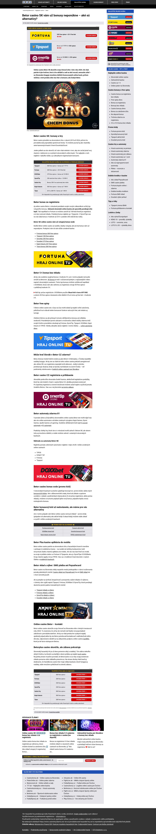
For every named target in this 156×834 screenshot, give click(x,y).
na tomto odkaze (67, 387)
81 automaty (46, 425)
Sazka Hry (68, 6)
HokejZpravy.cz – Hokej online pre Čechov (79, 796)
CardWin (86, 639)
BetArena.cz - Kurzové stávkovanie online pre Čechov (83, 788)
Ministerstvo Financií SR (43, 824)
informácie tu (61, 816)
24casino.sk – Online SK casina (75, 778)
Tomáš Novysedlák (43, 23)
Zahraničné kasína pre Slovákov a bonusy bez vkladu (90, 734)
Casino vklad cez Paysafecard (63, 572)
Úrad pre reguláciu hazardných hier (65, 824)
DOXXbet (59, 6)
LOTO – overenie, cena (119, 222)
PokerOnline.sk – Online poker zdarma (40, 780)
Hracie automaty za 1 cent (120, 157)
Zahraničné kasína (117, 80)
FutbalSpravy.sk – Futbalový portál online (41, 799)
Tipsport (44, 6)
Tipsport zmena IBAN (118, 205)
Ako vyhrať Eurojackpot (119, 217)
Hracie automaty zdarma (120, 151)
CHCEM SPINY (80, 691)
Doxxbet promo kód (118, 140)
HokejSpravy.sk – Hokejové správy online (41, 796)
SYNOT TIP (35, 6)
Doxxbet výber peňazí (118, 197)
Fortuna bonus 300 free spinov (47, 233)
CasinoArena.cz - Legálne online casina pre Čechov (82, 786)
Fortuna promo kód (48, 528)
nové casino (82, 654)
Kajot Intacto (79, 6)
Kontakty (25, 830)
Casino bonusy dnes (118, 108)
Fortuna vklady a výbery (45, 593)
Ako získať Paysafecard (119, 180)
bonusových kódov (40, 493)
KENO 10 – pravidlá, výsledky (121, 219)
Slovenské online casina (119, 77)
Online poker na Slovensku (120, 86)
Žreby (128, 2)
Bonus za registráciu (118, 103)
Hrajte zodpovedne (62, 707)
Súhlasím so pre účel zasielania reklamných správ (46, 764)
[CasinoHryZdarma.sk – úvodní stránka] (27, 2)
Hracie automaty (44, 2)
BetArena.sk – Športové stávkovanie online (42, 793)
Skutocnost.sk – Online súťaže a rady (40, 783)
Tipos (51, 6)
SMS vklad (83, 572)
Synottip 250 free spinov (45, 239)
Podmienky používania (39, 830)
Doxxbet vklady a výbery (45, 598)
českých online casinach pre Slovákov (65, 369)
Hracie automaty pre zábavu (121, 154)
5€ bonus (51, 280)
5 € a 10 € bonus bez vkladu (121, 123)
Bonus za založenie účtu (119, 111)
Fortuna (26, 6)
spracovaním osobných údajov (40, 764)
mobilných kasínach (47, 559)
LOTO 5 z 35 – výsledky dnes (121, 225)
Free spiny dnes (116, 100)
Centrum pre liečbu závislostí (103, 824)
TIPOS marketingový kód (78, 535)
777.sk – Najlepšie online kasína (38, 786)
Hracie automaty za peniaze (121, 148)
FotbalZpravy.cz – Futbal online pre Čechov (79, 783)
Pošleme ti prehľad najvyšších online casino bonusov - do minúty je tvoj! (38, 760)
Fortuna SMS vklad (118, 194)
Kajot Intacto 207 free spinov (47, 244)
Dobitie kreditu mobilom (119, 191)
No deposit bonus (117, 114)
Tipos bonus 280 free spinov (47, 246)
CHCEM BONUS (91, 35)
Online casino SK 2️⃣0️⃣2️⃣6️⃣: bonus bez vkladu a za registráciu (34, 735)
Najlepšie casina (80, 2)
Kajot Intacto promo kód (48, 535)
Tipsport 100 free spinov (45, 236)
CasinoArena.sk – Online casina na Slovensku (43, 778)
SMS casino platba (117, 183)
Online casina (62, 2)
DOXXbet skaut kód (48, 531)
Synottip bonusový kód (78, 531)
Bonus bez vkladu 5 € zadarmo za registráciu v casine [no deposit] (62, 735)
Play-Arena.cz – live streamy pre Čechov (78, 799)
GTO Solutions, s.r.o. (100, 830)
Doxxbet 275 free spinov (45, 241)
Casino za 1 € (116, 83)
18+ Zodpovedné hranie (81, 830)
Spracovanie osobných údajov (60, 830)
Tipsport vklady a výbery (45, 590)
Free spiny (114, 2)
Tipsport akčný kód (78, 528)
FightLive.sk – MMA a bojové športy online (79, 780)
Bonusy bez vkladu (117, 106)
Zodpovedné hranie (85, 824)
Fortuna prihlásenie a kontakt (121, 208)
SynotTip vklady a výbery (45, 595)
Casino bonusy (98, 2)
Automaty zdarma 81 (118, 160)
